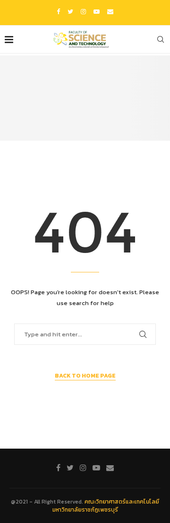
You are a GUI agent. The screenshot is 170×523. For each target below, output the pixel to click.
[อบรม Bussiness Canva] (85, 98)
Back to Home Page (85, 375)
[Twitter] (70, 11)
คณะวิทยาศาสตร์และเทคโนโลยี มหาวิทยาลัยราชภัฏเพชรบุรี (106, 505)
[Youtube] (97, 11)
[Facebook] (58, 11)
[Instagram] (83, 11)
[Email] (110, 11)
